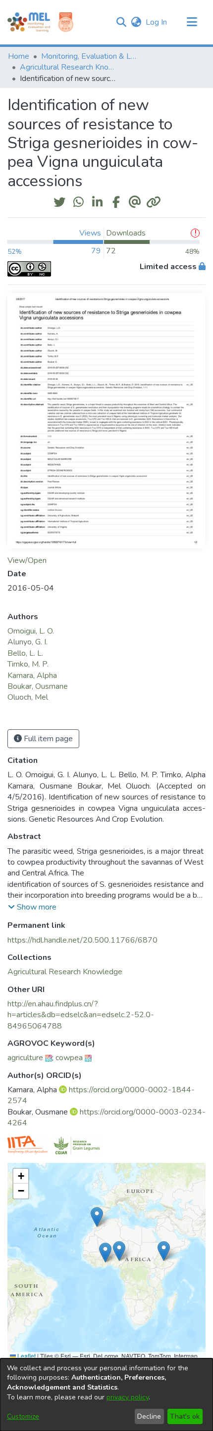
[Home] (28, 22)
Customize (23, 1416)
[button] (121, 22)
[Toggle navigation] (192, 22)
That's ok (185, 1416)
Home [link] (18, 56)
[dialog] (106, 1394)
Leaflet (26, 1356)
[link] (64, 971)
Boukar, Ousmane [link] (37, 686)
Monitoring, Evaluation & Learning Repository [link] (90, 56)
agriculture (25, 1057)
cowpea (69, 1057)
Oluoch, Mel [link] (27, 697)
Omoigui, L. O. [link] (30, 631)
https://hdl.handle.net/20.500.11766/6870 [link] (82, 940)
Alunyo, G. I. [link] (27, 641)
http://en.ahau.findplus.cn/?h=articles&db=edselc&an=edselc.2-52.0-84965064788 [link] (80, 1015)
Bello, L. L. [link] (25, 653)
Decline (149, 1416)
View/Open (27, 560)
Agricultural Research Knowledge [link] (69, 67)
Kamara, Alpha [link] (32, 675)
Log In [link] (157, 22)
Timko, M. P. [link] (28, 664)
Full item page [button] (47, 738)
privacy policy (127, 1397)
